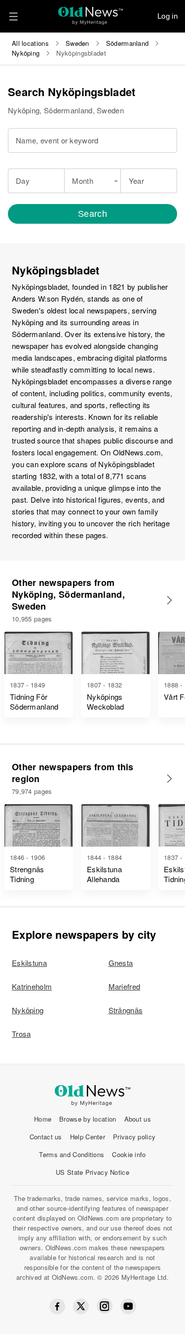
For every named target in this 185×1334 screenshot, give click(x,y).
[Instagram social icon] (104, 1306)
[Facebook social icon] (57, 1306)
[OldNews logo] (90, 12)
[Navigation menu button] (13, 16)
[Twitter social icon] (81, 1306)
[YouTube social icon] (128, 1306)
